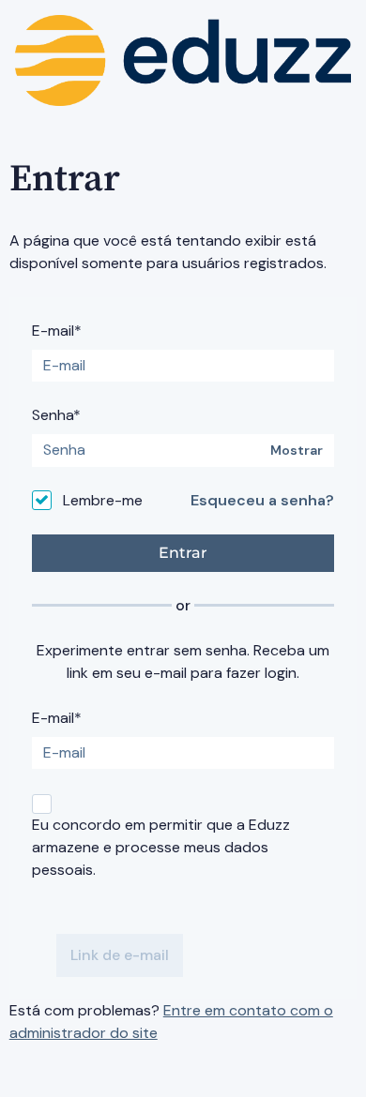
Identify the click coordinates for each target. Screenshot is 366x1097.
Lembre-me (103, 500)
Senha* (56, 415)
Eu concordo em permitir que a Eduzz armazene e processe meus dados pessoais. (161, 847)
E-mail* (57, 330)
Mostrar (296, 450)
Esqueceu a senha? (262, 500)
